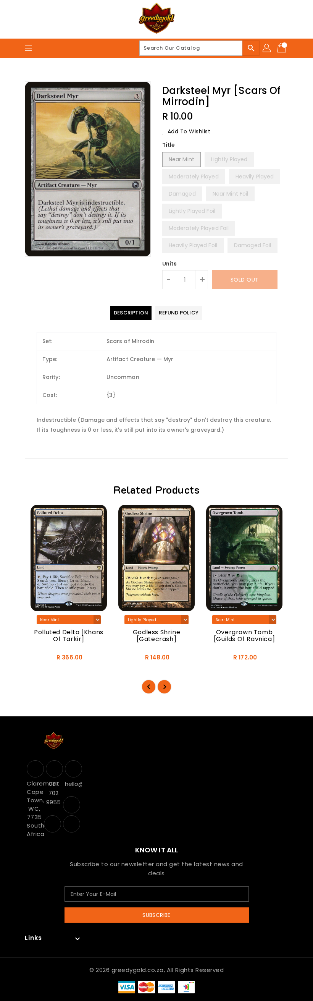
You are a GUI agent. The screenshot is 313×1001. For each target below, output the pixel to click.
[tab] (131, 313)
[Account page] (267, 48)
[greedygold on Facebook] (71, 804)
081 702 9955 (53, 793)
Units (169, 263)
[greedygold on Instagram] (71, 824)
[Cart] (282, 48)
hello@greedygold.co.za (72, 784)
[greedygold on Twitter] (52, 824)
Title (168, 145)
